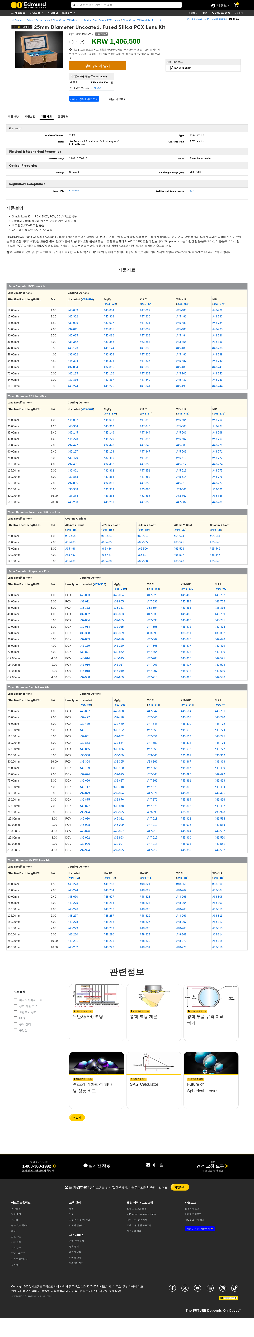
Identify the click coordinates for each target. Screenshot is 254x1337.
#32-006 (73, 322)
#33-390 (152, 633)
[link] (238, 2)
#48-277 (73, 915)
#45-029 (119, 824)
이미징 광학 (75, 1257)
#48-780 (217, 502)
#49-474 (220, 626)
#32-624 (85, 774)
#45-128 (109, 451)
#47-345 (145, 438)
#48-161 (146, 304)
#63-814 (217, 934)
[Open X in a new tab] (185, 1289)
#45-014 (85, 658)
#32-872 (119, 651)
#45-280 (73, 502)
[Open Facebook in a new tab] (172, 1289)
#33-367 (181, 495)
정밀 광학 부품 (76, 1240)
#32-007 (109, 322)
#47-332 (145, 329)
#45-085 (73, 335)
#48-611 (146, 413)
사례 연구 (16, 1242)
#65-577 (218, 304)
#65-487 (106, 554)
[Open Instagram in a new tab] (223, 1289)
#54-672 (110, 304)
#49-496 (220, 799)
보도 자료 (16, 1236)
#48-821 (145, 884)
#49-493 (220, 780)
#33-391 (186, 633)
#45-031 (119, 818)
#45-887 (186, 768)
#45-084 (109, 310)
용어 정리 (25, 1024)
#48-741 (217, 367)
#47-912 (152, 824)
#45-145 (73, 432)
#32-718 (119, 787)
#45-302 (73, 316)
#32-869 (85, 639)
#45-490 (181, 386)
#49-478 (220, 639)
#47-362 (152, 639)
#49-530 (220, 670)
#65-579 (218, 413)
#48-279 (73, 928)
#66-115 (182, 877)
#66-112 (74, 877)
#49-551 (220, 843)
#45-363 (109, 426)
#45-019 (119, 670)
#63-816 (217, 947)
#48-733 (217, 316)
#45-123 (73, 348)
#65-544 (215, 536)
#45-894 (186, 799)
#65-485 (106, 542)
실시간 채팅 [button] (100, 1165)
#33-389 (119, 633)
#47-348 (145, 457)
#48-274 (73, 890)
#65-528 (179, 561)
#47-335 (145, 348)
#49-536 (220, 824)
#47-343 (145, 426)
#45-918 (186, 670)
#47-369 (152, 780)
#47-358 (152, 626)
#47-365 (152, 768)
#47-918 (152, 843)
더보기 (77, 1117)
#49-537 (220, 831)
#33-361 (181, 489)
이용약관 (41, 1296)
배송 (71, 1208)
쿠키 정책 (32, 1296)
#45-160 (119, 645)
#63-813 (217, 928)
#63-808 (217, 896)
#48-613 (153, 704)
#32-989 (119, 677)
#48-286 (109, 909)
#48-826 (145, 915)
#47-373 (152, 806)
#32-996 (85, 843)
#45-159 (85, 645)
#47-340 (145, 379)
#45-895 (186, 806)
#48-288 (109, 921)
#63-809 (217, 902)
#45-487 (181, 360)
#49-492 (220, 774)
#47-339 (145, 373)
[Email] (230, 19)
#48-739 (217, 354)
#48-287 (109, 915)
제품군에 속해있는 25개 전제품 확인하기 (208, 19)
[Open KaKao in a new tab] (229, 1299)
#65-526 (179, 548)
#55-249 (120, 588)
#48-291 (109, 940)
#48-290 (109, 934)
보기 (192, 190)
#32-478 (109, 445)
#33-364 (73, 495)
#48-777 (217, 483)
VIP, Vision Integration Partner (142, 1214)
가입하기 (180, 1187)
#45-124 (109, 348)
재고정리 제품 (134, 1231)
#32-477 (73, 445)
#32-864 (109, 476)
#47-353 (145, 483)
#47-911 (152, 818)
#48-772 (217, 457)
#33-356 (217, 341)
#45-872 (186, 626)
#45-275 (109, 386)
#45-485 (181, 348)
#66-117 (71, 529)
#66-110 (86, 704)
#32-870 (119, 639)
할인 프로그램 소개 (136, 1208)
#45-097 (73, 419)
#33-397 (186, 812)
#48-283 (109, 884)
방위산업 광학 (76, 1263)
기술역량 (35, 13)
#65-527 (179, 554)
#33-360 (145, 489)
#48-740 (217, 360)
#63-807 (217, 890)
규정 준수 (16, 1247)
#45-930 (186, 837)
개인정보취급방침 (18, 1296)
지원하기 (198, 1228)
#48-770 (217, 445)
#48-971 (181, 947)
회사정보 (67, 13)
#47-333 (145, 335)
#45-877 (186, 645)
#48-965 (181, 909)
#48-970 (181, 940)
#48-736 (217, 335)
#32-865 (73, 483)
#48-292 (109, 947)
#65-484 (106, 536)
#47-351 (145, 470)
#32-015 (119, 626)
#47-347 (145, 451)
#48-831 (145, 947)
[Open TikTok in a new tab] (235, 1289)
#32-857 (109, 379)
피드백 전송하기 (77, 1225)
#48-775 (217, 470)
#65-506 (143, 548)
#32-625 (119, 774)
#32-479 (73, 457)
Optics (29, 20)
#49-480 (220, 651)
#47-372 (152, 799)
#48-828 (145, 928)
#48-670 (73, 896)
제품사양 (13, 116)
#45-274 (73, 386)
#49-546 (220, 677)
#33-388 (85, 633)
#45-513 (181, 470)
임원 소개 (16, 1214)
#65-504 (143, 536)
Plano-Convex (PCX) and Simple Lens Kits (143, 20)
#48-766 (217, 419)
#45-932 (186, 850)
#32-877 (85, 806)
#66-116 (218, 877)
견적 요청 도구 (210, 1166)
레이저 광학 (75, 1252)
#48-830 (145, 940)
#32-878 (119, 806)
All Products (17, 20)
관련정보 (63, 116)
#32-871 (85, 651)
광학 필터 (74, 1246)
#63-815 (217, 940)
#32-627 (119, 780)
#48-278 (73, 921)
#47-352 (145, 476)
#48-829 (145, 934)
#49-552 (220, 850)
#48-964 (181, 902)
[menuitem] (20, 13)
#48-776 (217, 476)
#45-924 (186, 831)
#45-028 (85, 824)
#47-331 (145, 322)
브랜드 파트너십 (19, 1259)
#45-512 (181, 464)
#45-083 (73, 310)
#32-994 (85, 850)
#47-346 (145, 445)
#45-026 (85, 831)
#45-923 (186, 824)
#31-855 (109, 329)
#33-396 (152, 812)
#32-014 (85, 626)
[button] (224, 12)
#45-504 (181, 419)
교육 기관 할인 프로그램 (139, 1225)
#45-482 (181, 322)
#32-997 (119, 843)
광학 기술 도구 (28, 1006)
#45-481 (181, 316)
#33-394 (85, 812)
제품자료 (46, 116)
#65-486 (106, 548)
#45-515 (181, 483)
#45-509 (181, 451)
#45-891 (186, 780)
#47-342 (145, 419)
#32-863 (73, 476)
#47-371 (152, 793)
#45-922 (186, 818)
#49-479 (220, 645)
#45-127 (73, 451)
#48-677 (109, 896)
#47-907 (152, 670)
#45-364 (73, 426)
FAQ (22, 1018)
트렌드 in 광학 (28, 1012)
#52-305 (120, 704)
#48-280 (73, 934)
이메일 (157, 1165)
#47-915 (152, 677)
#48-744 (217, 386)
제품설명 (30, 116)
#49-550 (220, 837)
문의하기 (238, 13)
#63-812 (217, 921)
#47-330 (145, 316)
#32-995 (119, 850)
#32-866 (109, 483)
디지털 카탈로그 (193, 1214)
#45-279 (109, 438)
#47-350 (145, 464)
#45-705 (181, 373)
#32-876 (119, 799)
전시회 (14, 1220)
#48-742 (217, 373)
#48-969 (181, 934)
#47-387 (181, 502)
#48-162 (182, 304)
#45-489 (181, 379)
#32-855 (109, 367)
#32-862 (109, 470)
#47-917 (152, 837)
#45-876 (186, 639)
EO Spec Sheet (182, 67)
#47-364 (152, 651)
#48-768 (217, 432)
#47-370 (152, 787)
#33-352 (73, 341)
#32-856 (73, 379)
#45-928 (186, 677)
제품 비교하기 (117, 99)
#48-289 (109, 928)
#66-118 (107, 529)
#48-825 (145, 909)
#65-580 (99, 584)
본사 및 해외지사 (19, 1225)
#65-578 (87, 409)
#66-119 (144, 529)
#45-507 (181, 438)
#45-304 (73, 360)
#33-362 (217, 489)
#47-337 (145, 360)
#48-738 (217, 348)
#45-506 (181, 432)
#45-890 (186, 774)
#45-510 (181, 457)
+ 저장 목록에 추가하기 (84, 99)
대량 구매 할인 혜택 (137, 1220)
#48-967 (181, 921)
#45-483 (181, 329)
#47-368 (152, 774)
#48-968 (181, 928)
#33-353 (109, 341)
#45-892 (186, 787)
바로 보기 (96, 1026)
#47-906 (152, 664)
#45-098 (109, 419)
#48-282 (73, 947)
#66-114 (146, 877)
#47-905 (152, 658)
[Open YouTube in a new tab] (198, 1289)
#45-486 (181, 354)
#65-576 (87, 299)
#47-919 (152, 850)
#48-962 (181, 890)
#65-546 (215, 548)
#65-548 (215, 561)
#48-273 (73, 884)
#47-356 (145, 502)
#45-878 (186, 651)
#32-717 (85, 787)
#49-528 (220, 664)
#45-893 (186, 793)
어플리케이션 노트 (30, 1000)
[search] (126, 5)
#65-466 (70, 548)
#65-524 (179, 536)
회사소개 (15, 1208)
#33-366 (145, 495)
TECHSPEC (18, 1253)
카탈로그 (192, 1208)
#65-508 (143, 561)
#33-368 (217, 495)
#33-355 (181, 341)
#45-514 (181, 476)
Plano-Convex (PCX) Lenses (66, 20)
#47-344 (145, 432)
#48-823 (145, 896)
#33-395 (119, 812)
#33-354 (145, 341)
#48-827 (145, 921)
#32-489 (85, 768)
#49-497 (220, 806)
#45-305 (109, 360)
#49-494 (220, 787)
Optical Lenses (43, 20)
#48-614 (187, 704)
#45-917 (186, 664)
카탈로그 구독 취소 (194, 1220)
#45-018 (85, 670)
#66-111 (220, 704)
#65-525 (179, 542)
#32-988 (85, 677)
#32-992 (85, 837)
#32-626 (85, 780)
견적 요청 (96, 87)
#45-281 (109, 502)
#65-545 (215, 542)
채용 (13, 1231)
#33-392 (220, 633)
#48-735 (217, 329)
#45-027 (119, 831)
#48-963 (181, 896)
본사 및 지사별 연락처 (34, 1170)
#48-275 (73, 902)
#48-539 (187, 588)
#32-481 (73, 464)
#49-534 (220, 818)
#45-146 (109, 432)
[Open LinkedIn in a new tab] (210, 1289)
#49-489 (220, 768)
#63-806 (217, 884)
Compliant (74, 190)
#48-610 (110, 413)
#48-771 (217, 451)
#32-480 (109, 457)
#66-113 (110, 877)
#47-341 (145, 386)
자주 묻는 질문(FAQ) (79, 1220)
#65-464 (70, 536)
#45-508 (181, 445)
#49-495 (220, 793)
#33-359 (109, 489)
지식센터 (53, 13)
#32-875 (85, 799)
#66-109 (221, 588)
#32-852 (73, 354)
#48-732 (217, 310)
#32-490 (119, 768)
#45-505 (181, 426)
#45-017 (119, 664)
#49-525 (220, 658)
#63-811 (217, 915)
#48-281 (73, 940)
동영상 (23, 1030)
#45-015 (119, 658)
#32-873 (85, 793)
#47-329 (145, 310)
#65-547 (215, 554)
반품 (71, 1214)
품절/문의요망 (101, 34)
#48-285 (109, 902)
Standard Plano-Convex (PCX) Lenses (101, 20)
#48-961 (181, 884)
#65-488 (106, 561)
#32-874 (119, 793)
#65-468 (70, 561)
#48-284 (109, 890)
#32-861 (73, 470)
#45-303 (109, 316)
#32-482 (109, 464)
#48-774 (217, 464)
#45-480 (181, 310)
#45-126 (109, 373)
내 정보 (222, 5)
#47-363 (152, 645)
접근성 (50, 1296)
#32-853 (109, 354)
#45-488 (181, 367)
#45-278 (73, 438)
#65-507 (143, 554)
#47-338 (145, 367)
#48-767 (217, 426)
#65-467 (70, 554)
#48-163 (153, 588)
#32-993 (119, 837)
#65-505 (143, 542)
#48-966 (181, 915)
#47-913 (152, 831)
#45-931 (186, 843)
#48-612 (182, 413)
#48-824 (145, 902)
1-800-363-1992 (222, 13)
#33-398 (220, 812)
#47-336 (145, 354)
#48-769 (217, 438)
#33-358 (73, 489)
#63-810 (217, 909)
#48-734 (217, 322)
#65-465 (70, 542)
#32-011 (73, 329)
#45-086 (109, 335)
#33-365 (109, 495)
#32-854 (73, 367)
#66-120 (180, 529)
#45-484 (181, 335)
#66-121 (216, 529)
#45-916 (186, 658)
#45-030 (85, 818)
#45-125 (73, 373)
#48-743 (217, 379)
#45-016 (85, 664)
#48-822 (145, 890)
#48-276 (73, 909)
